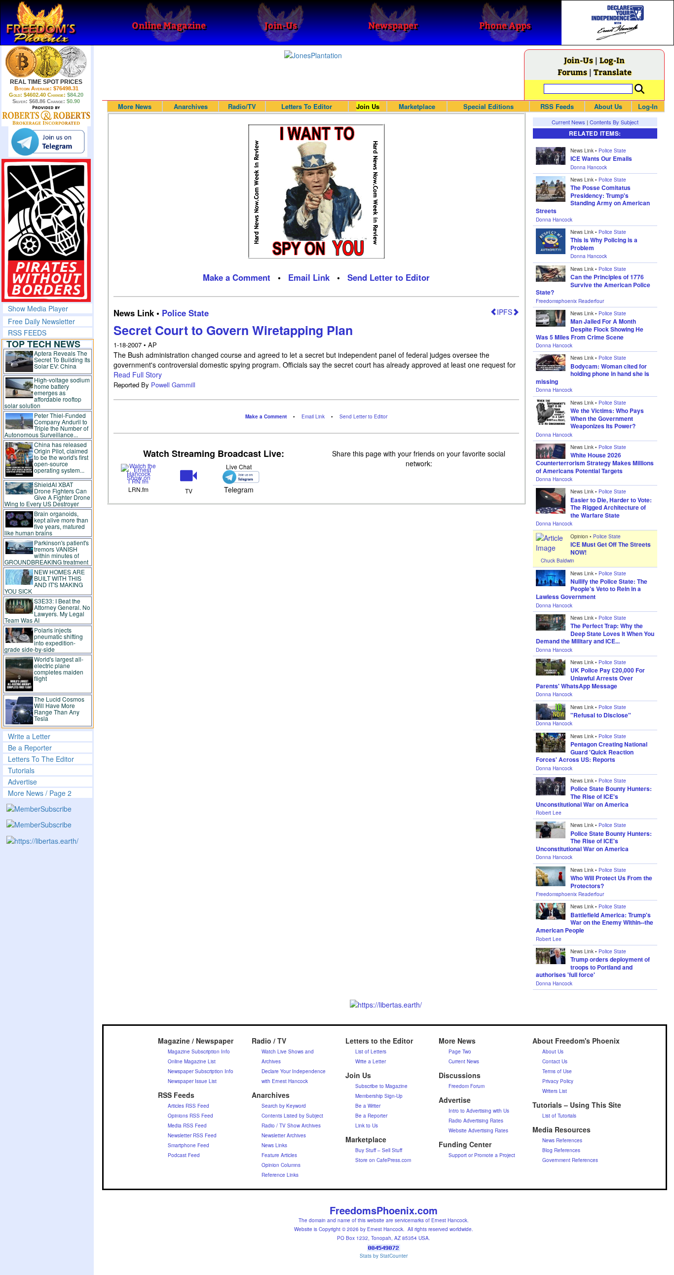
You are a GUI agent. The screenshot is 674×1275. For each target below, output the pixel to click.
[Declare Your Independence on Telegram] (47, 142)
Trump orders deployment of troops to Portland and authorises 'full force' (593, 967)
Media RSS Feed (187, 1125)
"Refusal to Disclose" (600, 715)
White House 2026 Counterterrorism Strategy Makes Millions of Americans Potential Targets (595, 462)
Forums (572, 72)
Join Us (367, 106)
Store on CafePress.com (383, 1160)
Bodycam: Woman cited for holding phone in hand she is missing (592, 374)
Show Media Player (38, 308)
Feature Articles (279, 1155)
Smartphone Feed (188, 1145)
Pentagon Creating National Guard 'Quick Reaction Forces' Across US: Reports (591, 752)
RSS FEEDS (27, 333)
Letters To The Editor (41, 759)
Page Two (460, 1051)
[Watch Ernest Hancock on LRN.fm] (138, 473)
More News (134, 106)
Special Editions (488, 106)
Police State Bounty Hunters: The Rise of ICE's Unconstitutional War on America (594, 796)
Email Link (309, 277)
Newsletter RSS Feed (192, 1135)
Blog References (561, 1150)
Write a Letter (29, 736)
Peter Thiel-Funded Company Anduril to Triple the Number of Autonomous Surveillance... (46, 425)
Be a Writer (367, 1105)
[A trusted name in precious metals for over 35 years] (46, 115)
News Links (274, 1145)
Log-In (612, 60)
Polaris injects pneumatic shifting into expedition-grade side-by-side (43, 639)
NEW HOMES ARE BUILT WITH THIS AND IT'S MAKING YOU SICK (44, 581)
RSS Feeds (557, 106)
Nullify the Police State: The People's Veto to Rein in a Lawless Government (591, 589)
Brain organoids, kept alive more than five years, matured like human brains (46, 523)
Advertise (22, 782)
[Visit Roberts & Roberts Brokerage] (46, 61)
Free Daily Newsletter (41, 321)
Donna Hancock (588, 167)
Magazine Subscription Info (199, 1051)
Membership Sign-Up (379, 1095)
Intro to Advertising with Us (479, 1110)
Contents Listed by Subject (292, 1115)
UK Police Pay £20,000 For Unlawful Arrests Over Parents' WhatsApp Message (590, 678)
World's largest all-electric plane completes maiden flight (58, 668)
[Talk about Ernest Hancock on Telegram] (238, 477)
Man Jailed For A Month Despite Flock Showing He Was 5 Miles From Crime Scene (589, 329)
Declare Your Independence (294, 1071)
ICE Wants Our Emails (601, 158)
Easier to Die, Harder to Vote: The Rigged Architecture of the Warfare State (611, 507)
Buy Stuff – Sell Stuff (378, 1150)
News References (562, 1140)
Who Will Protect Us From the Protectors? (611, 881)
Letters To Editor (306, 106)
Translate (613, 72)
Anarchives (191, 106)
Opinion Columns (281, 1165)
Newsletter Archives (284, 1135)
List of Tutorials (559, 1115)
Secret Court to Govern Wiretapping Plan (233, 330)
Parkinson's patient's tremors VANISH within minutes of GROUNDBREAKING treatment (46, 552)
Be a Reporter (30, 747)
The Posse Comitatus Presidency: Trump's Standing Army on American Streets (593, 199)
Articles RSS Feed (188, 1105)
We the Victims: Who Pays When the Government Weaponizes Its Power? (607, 418)
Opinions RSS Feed (190, 1115)
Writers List (554, 1091)
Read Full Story (137, 374)
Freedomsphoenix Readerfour (570, 301)
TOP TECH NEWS (43, 344)
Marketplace (417, 106)
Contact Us (554, 1061)
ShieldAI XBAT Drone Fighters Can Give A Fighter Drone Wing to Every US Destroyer (47, 494)
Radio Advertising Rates (476, 1120)
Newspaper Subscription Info (200, 1071)
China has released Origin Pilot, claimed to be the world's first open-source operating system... (61, 457)
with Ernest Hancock (285, 1081)
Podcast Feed (184, 1155)
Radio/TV (242, 106)
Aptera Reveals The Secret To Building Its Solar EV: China (62, 359)
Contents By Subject (614, 122)
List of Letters (370, 1051)
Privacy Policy (557, 1081)
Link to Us (366, 1125)
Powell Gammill (173, 384)
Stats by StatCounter (384, 1255)
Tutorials (21, 770)
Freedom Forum (467, 1086)
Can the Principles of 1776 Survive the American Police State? (593, 284)
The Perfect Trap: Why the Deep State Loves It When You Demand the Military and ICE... (595, 633)
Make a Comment (236, 277)
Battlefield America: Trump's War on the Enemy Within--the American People (594, 922)
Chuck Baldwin (557, 560)
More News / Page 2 (40, 793)
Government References (570, 1160)
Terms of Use (557, 1071)
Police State (185, 313)
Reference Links (280, 1174)
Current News (568, 122)
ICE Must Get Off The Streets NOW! (610, 548)
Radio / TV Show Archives (291, 1125)
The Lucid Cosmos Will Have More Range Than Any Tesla (59, 708)
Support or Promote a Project (482, 1155)
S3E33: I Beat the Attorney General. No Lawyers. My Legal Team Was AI (47, 610)
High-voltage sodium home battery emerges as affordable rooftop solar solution (47, 392)
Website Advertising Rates (478, 1130)
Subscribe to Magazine (381, 1086)
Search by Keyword (284, 1105)
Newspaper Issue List (192, 1081)
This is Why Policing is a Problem (603, 243)
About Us (608, 106)
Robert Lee (549, 812)
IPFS (504, 312)
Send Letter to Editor (388, 277)
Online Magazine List (192, 1061)
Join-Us (578, 60)
